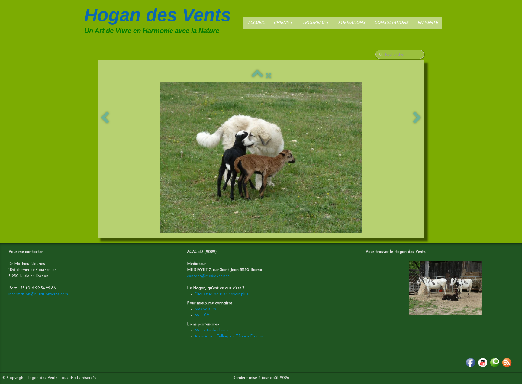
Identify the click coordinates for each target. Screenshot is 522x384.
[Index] (257, 76)
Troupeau (315, 23)
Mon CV (202, 315)
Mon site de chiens (211, 330)
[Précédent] (104, 118)
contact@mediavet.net (208, 276)
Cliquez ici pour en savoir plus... (223, 294)
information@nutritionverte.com (38, 294)
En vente (427, 23)
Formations (351, 23)
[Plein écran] (268, 76)
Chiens (283, 23)
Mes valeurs (205, 309)
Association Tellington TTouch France (229, 336)
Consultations (391, 23)
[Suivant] (417, 118)
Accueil (256, 23)
